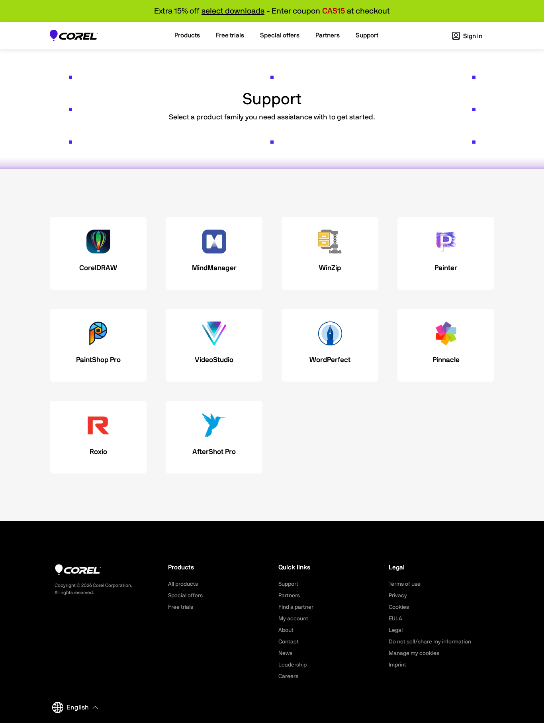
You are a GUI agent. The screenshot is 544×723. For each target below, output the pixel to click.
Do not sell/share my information (430, 642)
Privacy (398, 595)
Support (288, 584)
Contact (288, 642)
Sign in (472, 36)
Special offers (185, 595)
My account (293, 619)
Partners (289, 595)
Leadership (292, 665)
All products (183, 584)
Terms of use (405, 584)
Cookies (399, 607)
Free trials (180, 607)
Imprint (397, 665)
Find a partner (295, 607)
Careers (288, 676)
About (286, 630)
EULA (395, 619)
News (285, 653)
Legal (396, 630)
